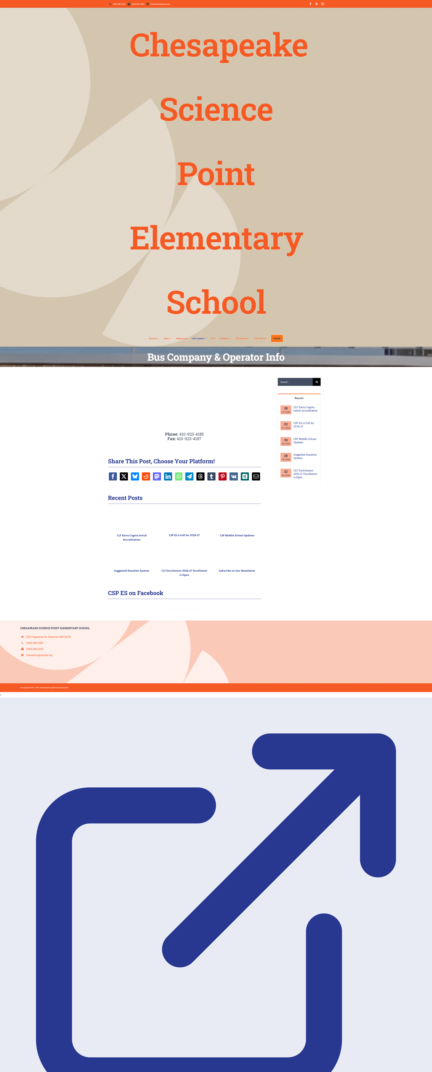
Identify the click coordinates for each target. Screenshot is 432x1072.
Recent (299, 398)
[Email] (256, 476)
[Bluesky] (135, 476)
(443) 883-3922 (35, 649)
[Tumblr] (211, 476)
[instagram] (322, 4)
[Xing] (245, 476)
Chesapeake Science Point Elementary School (219, 173)
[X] (124, 476)
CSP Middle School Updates (237, 535)
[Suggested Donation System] (132, 554)
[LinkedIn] (168, 476)
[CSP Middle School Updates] (237, 519)
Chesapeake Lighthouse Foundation (54, 687)
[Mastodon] (157, 476)
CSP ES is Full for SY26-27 (184, 535)
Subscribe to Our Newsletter (237, 570)
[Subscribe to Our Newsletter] (237, 554)
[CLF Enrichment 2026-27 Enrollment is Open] (184, 554)
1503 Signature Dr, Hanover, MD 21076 (48, 636)
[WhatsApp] (178, 476)
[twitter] (316, 4)
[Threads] (200, 476)
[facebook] (310, 4)
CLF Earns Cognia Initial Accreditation (305, 408)
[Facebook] (113, 476)
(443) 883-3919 (34, 642)
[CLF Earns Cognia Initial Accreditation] (132, 519)
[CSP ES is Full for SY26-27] (184, 519)
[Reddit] (146, 476)
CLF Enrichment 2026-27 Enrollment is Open (305, 474)
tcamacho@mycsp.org (39, 655)
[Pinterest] (222, 476)
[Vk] (234, 476)
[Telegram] (189, 476)
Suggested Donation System (131, 570)
